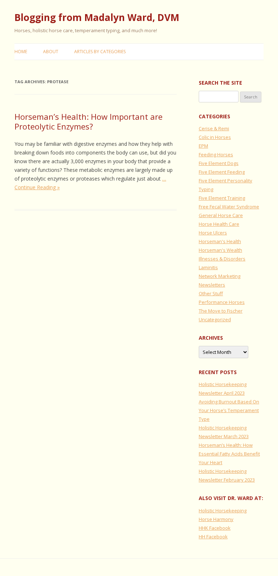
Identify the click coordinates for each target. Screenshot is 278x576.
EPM (203, 146)
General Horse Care (221, 215)
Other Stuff (211, 293)
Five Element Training (222, 198)
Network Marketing (219, 276)
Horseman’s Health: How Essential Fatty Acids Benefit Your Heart (229, 454)
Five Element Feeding (222, 172)
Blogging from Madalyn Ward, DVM (96, 17)
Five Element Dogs (219, 163)
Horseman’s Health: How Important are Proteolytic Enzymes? (88, 121)
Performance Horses (222, 302)
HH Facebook (213, 536)
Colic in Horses (215, 137)
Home (20, 51)
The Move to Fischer (221, 311)
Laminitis (208, 267)
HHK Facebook (215, 528)
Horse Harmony (216, 519)
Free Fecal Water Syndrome (229, 206)
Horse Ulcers (213, 232)
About (50, 51)
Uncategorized (215, 319)
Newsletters (212, 284)
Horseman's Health (220, 241)
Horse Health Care (219, 224)
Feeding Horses (216, 154)
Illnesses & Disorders (222, 258)
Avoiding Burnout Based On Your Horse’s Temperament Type (229, 410)
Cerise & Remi (214, 128)
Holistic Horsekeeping (223, 510)
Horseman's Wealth (220, 250)
